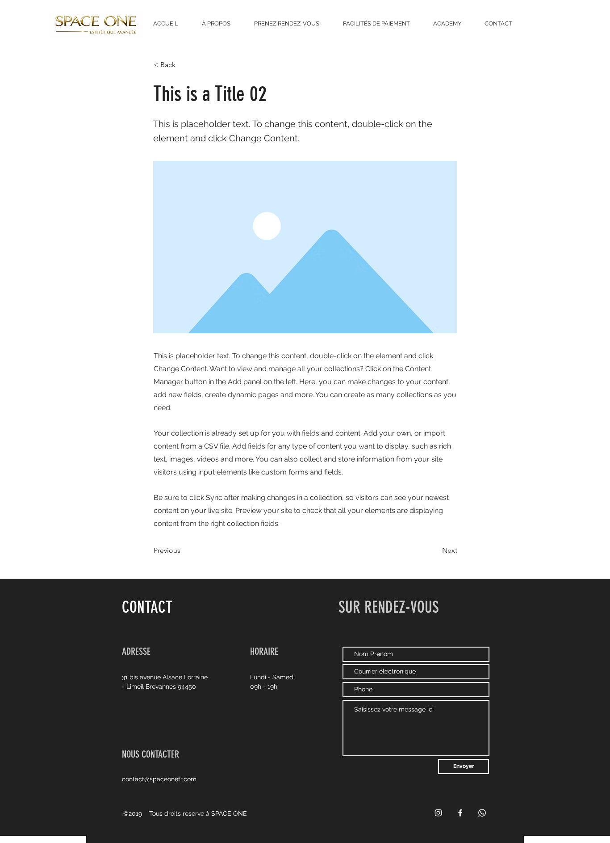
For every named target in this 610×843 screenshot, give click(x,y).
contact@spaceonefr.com (159, 779)
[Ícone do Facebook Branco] (460, 813)
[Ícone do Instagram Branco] (438, 813)
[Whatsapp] (482, 813)
